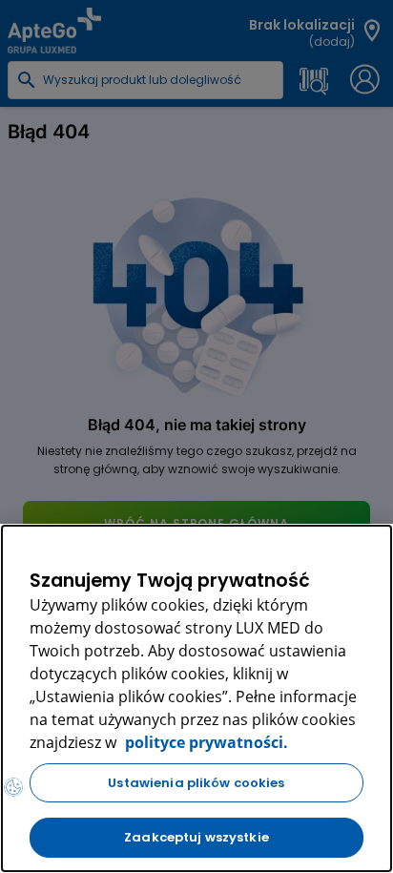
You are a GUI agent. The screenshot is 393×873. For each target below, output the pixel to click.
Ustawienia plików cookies (196, 783)
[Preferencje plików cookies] (13, 787)
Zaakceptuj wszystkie (196, 837)
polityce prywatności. (204, 742)
